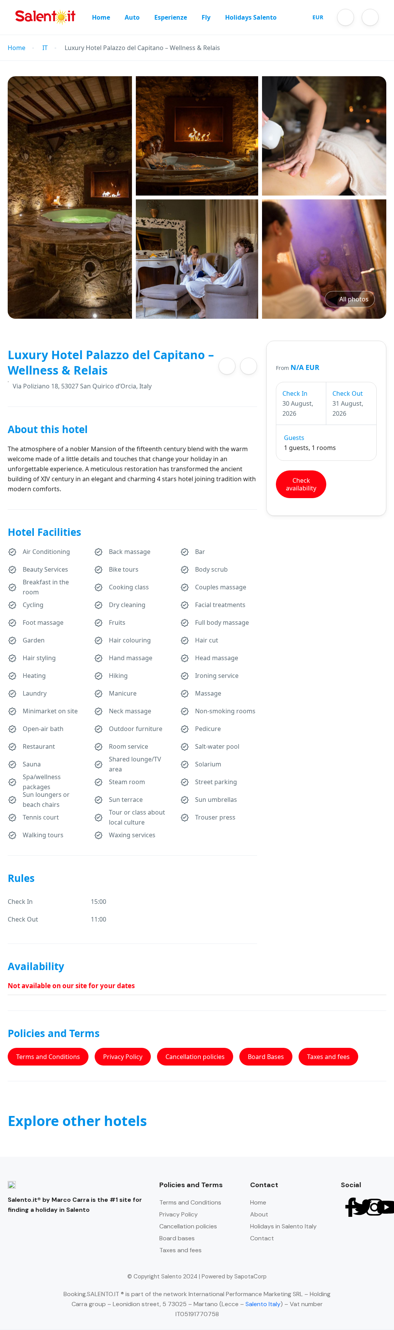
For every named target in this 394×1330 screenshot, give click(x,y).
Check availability (301, 484)
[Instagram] (374, 1207)
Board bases (177, 1238)
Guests (294, 437)
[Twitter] (362, 1207)
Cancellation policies (195, 1056)
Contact (262, 1238)
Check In (294, 393)
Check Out (347, 393)
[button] (345, 17)
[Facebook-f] (350, 1207)
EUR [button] (317, 17)
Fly (206, 17)
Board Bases (266, 1056)
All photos (354, 299)
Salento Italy (262, 1304)
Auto (132, 17)
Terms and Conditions (48, 1056)
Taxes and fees (328, 1056)
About (259, 1214)
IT (45, 48)
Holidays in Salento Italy (283, 1226)
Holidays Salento (251, 17)
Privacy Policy (122, 1056)
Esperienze (170, 17)
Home (101, 17)
